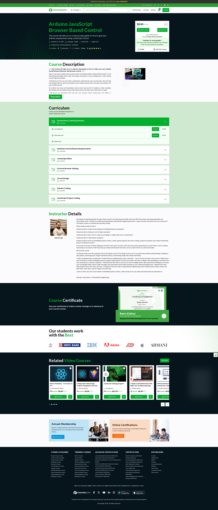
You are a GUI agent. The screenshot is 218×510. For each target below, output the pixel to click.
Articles (99, 5)
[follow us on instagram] (114, 492)
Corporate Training (110, 5)
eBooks (153, 10)
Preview (155, 129)
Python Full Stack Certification (103, 474)
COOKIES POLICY (135, 486)
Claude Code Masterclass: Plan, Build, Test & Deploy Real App (141, 385)
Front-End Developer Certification (134, 462)
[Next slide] (167, 404)
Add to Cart (144, 30)
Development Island (57, 388)
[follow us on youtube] (104, 492)
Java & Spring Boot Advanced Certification (106, 456)
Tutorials (153, 462)
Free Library (82, 5)
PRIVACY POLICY (117, 486)
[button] (49, 404)
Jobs (73, 5)
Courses (146, 10)
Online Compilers (63, 5)
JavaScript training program (114, 384)
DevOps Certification (131, 458)
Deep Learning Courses (81, 464)
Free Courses (154, 468)
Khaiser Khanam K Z (164, 388)
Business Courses (55, 464)
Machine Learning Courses (82, 466)
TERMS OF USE (108, 486)
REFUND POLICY (126, 486)
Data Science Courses (80, 468)
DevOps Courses (79, 460)
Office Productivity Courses (58, 472)
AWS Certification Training (132, 464)
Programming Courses (57, 456)
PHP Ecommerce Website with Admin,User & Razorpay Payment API (167, 386)
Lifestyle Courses (55, 468)
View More (164, 360)
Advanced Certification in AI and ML (104, 470)
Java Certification (130, 468)
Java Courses (78, 458)
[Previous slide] (163, 404)
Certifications (136, 10)
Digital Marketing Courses (57, 474)
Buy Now (163, 30)
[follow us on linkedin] (109, 492)
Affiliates (153, 466)
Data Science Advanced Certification (105, 458)
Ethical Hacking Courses (81, 472)
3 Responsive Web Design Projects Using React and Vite (87, 385)
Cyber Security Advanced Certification (105, 468)
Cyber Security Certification (133, 470)
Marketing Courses (56, 462)
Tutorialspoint (109, 388)
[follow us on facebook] (94, 492)
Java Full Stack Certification (102, 472)
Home (52, 5)
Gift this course (161, 49)
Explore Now (119, 436)
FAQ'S (142, 486)
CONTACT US (100, 486)
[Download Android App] (124, 492)
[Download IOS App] (138, 492)
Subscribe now (59, 437)
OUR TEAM (83, 486)
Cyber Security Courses (57, 460)
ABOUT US (76, 486)
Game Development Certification (134, 460)
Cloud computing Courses (82, 470)
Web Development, (65, 45)
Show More (55, 97)
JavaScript (75, 45)
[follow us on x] (99, 492)
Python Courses (79, 456)
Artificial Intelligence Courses (82, 462)
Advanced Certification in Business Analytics (107, 464)
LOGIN (166, 10)
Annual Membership (156, 464)
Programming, (55, 45)
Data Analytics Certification (102, 476)
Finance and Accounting (57, 458)
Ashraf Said (84, 42)
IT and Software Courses (57, 466)
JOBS (94, 486)
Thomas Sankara (83, 388)
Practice (91, 5)
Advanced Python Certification (103, 466)
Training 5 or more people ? (152, 40)
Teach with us (148, 5)
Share (142, 49)
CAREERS (89, 486)
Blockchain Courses (80, 476)
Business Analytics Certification (134, 456)
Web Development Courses (58, 470)
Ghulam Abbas (136, 388)
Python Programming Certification (134, 466)
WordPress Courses (56, 476)
